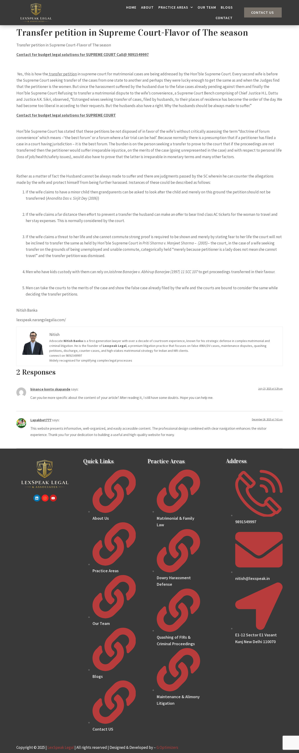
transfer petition (62, 74)
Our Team (207, 7)
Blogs (227, 7)
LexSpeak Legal (60, 747)
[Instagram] (45, 498)
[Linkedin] (36, 498)
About (147, 7)
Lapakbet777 (40, 420)
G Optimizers (167, 747)
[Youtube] (53, 498)
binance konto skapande (50, 389)
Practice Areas (173, 7)
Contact (224, 18)
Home (131, 7)
